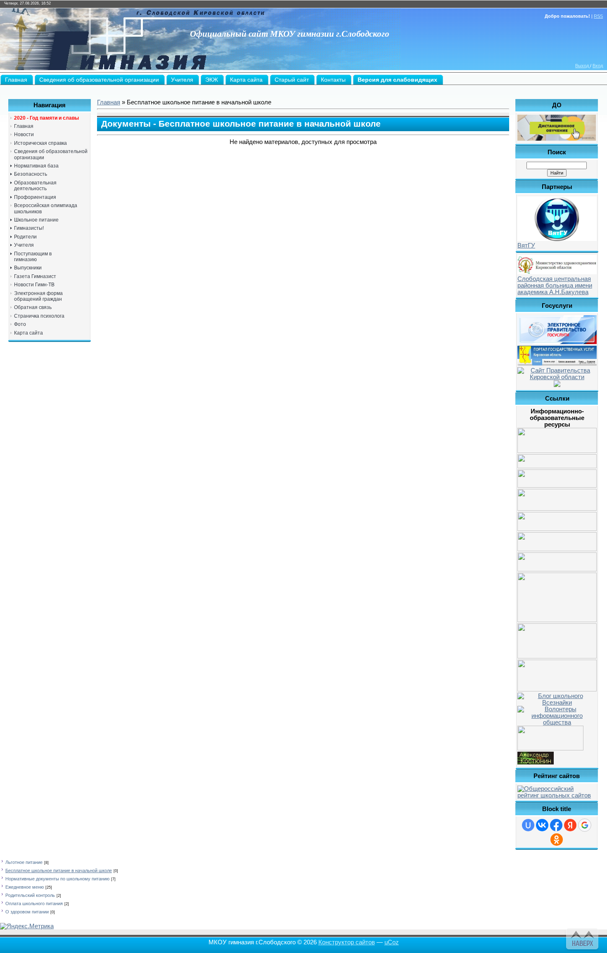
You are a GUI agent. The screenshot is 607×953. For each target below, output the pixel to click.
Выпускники (28, 268)
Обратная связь (33, 307)
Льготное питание (24, 862)
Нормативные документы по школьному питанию (57, 878)
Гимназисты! (29, 228)
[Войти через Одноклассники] (556, 839)
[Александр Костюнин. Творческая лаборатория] (535, 762)
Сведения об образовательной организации (51, 154)
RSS (598, 16)
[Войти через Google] (584, 825)
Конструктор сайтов (346, 942)
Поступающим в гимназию (33, 256)
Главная (23, 126)
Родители (25, 237)
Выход (582, 65)
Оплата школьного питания (34, 903)
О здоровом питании (27, 911)
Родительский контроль (30, 895)
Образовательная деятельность (35, 185)
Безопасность (30, 174)
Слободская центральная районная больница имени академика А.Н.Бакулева (554, 285)
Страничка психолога (39, 316)
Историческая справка (40, 143)
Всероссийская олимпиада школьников (45, 208)
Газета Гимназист (35, 276)
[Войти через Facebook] (556, 825)
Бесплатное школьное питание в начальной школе (58, 870)
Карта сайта (28, 333)
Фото (20, 324)
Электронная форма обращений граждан (38, 296)
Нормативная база (36, 166)
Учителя (24, 245)
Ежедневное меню (24, 887)
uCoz (391, 942)
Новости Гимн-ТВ (34, 285)
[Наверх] (581, 937)
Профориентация (35, 197)
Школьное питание (36, 220)
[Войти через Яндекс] (570, 825)
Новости (24, 134)
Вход (598, 65)
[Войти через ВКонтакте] (542, 825)
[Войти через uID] (528, 825)
